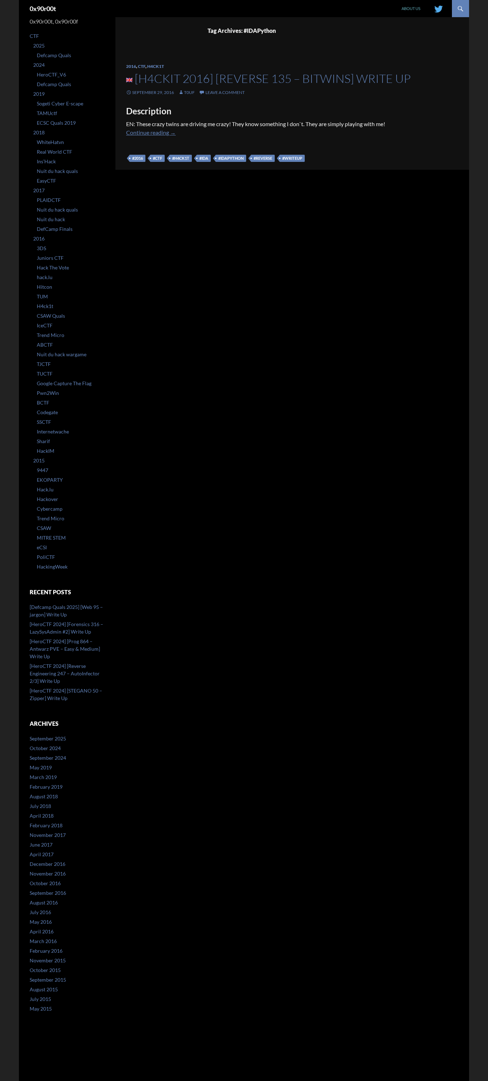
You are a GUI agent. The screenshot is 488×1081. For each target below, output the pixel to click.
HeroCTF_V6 (51, 74)
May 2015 (41, 1009)
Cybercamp (50, 509)
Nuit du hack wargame (61, 354)
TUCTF (45, 374)
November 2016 (48, 874)
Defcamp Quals (54, 55)
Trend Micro (50, 335)
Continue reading (151, 132)
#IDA (203, 158)
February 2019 (46, 787)
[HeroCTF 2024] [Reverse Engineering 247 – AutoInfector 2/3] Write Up (65, 673)
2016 (131, 66)
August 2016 (44, 902)
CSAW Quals (51, 316)
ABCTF (45, 345)
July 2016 (40, 912)
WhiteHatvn (50, 142)
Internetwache (53, 431)
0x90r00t (43, 9)
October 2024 (45, 748)
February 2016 (46, 951)
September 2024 (48, 758)
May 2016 (41, 922)
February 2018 (46, 825)
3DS (41, 248)
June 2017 (41, 845)
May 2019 (41, 767)
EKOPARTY (50, 480)
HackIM (45, 451)
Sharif (43, 441)
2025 (39, 46)
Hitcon (44, 287)
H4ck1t (155, 66)
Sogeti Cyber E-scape (60, 103)
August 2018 (44, 796)
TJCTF (44, 364)
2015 (39, 460)
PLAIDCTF (49, 200)
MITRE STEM (51, 538)
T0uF (189, 92)
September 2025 (48, 738)
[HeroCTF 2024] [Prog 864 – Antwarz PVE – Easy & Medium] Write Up (65, 648)
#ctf (157, 158)
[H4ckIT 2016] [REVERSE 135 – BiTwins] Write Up (273, 78)
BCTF (43, 403)
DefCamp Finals (55, 229)
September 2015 (48, 980)
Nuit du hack (51, 219)
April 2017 (42, 854)
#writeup (292, 158)
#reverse (263, 158)
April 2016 (42, 931)
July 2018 (40, 806)
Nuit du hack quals (57, 171)
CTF (141, 66)
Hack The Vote (53, 267)
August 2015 (44, 989)
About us (411, 8)
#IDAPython (231, 158)
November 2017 (48, 835)
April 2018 (42, 816)
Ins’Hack (46, 161)
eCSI (42, 547)
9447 (42, 470)
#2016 (137, 158)
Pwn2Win (48, 393)
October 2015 (45, 970)
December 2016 (47, 864)
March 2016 (43, 941)
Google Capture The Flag (64, 383)
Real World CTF (54, 152)
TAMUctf (47, 113)
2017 (39, 190)
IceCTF (45, 325)
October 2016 (45, 883)
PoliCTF (46, 557)
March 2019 (43, 777)
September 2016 (48, 893)
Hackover (47, 499)
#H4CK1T (180, 158)
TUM (42, 296)
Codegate (47, 412)
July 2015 (40, 999)
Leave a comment (225, 92)
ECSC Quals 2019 (56, 123)
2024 (39, 65)
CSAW (44, 528)
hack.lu (45, 277)
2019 (39, 94)
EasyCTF (46, 181)
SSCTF (44, 422)
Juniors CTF (50, 258)
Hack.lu (45, 489)
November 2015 (48, 960)
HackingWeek (52, 567)
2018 (39, 132)
